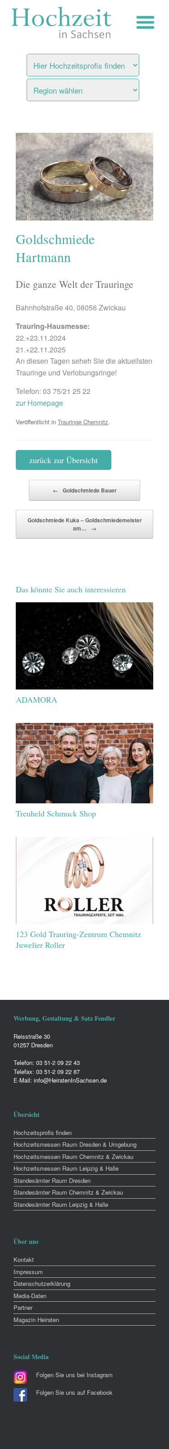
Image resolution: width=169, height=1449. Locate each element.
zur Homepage (39, 403)
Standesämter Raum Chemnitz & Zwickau (68, 1192)
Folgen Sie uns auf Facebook (74, 1392)
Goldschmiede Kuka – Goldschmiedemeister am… (84, 524)
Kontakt (24, 1259)
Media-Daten (30, 1295)
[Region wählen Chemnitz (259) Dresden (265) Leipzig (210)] (94, 88)
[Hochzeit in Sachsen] (61, 23)
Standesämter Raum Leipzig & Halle (61, 1204)
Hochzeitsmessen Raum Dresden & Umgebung (75, 1144)
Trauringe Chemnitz (83, 421)
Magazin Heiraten (36, 1319)
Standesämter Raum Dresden (52, 1180)
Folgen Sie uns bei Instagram (74, 1374)
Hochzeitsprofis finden (43, 1132)
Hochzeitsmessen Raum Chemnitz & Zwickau (73, 1156)
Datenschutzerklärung (42, 1283)
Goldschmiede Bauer (85, 490)
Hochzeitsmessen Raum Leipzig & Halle (66, 1168)
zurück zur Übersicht (63, 460)
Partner (23, 1307)
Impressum (28, 1271)
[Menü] (147, 22)
